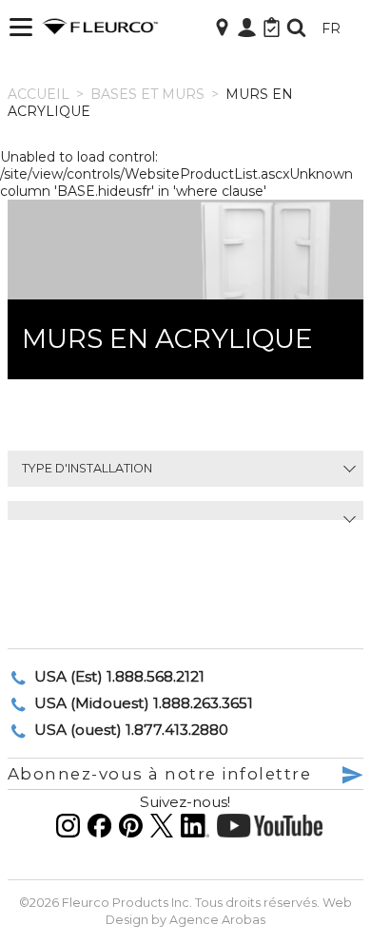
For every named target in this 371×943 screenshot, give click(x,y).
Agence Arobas (217, 920)
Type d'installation (87, 468)
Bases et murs (147, 94)
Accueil (38, 94)
